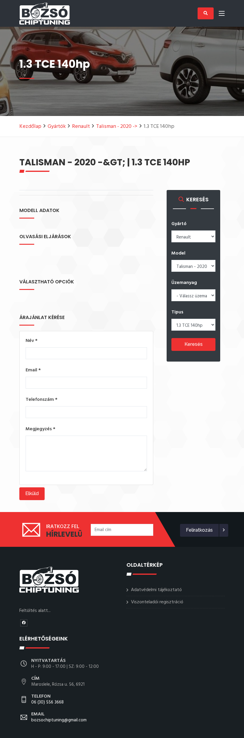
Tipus (177, 312)
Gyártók (57, 126)
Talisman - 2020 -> (116, 126)
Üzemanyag (184, 282)
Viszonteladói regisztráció (157, 602)
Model (178, 253)
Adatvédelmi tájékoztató (156, 590)
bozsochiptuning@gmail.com (59, 717)
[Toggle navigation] (222, 14)
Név (31, 340)
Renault (81, 126)
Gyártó (179, 223)
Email (33, 370)
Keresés (193, 344)
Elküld (32, 493)
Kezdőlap (30, 126)
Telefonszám (41, 399)
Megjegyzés (40, 429)
